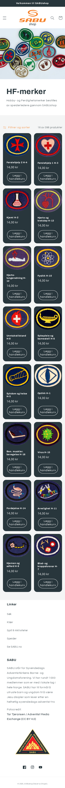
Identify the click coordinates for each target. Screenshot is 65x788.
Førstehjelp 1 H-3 (48, 163)
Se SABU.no (14, 646)
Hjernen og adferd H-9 (13, 564)
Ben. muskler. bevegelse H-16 (16, 453)
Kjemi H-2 (13, 217)
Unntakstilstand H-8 (16, 337)
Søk (9, 614)
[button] (4, 18)
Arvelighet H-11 (47, 508)
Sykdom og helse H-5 (17, 395)
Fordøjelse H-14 (16, 508)
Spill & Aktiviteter (17, 630)
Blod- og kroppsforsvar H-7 (48, 566)
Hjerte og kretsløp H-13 (46, 219)
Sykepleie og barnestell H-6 (46, 337)
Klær (10, 622)
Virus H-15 (44, 452)
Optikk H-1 (44, 393)
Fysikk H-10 (45, 275)
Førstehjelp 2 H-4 (17, 162)
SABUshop (28, 784)
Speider (11, 638)
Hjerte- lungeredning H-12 (16, 278)
